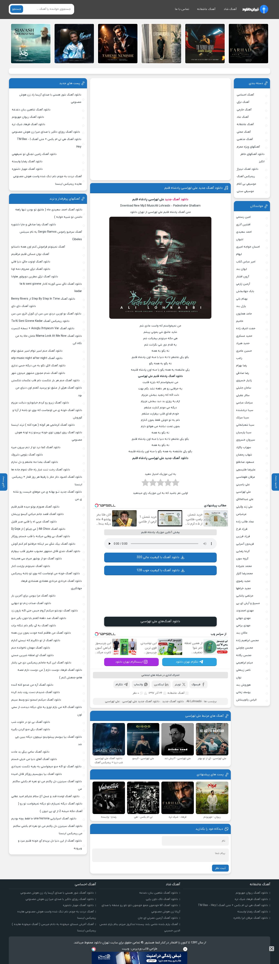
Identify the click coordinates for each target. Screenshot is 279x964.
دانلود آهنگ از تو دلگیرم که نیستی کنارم (35, 640)
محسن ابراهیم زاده (247, 640)
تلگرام (119, 684)
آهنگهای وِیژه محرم (248, 147)
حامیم (239, 321)
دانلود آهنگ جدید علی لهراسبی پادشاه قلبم (193, 188)
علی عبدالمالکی (244, 499)
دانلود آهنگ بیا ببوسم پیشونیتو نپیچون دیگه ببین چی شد (48, 740)
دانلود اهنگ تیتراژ (247, 169)
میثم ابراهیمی (244, 663)
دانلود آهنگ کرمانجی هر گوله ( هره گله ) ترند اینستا (43, 425)
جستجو (16, 9)
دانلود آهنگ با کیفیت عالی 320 (158, 557)
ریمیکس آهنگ (246, 176)
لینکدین (159, 684)
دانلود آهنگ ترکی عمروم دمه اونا (30, 269)
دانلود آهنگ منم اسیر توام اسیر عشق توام (36, 351)
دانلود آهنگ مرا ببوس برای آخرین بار (33, 596)
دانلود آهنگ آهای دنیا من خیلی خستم (34, 759)
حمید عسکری (244, 336)
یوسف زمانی (243, 692)
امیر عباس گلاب (245, 262)
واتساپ (138, 684)
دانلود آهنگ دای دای (23, 306)
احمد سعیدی (244, 232)
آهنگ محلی (244, 132)
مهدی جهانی (243, 618)
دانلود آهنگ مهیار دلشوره (27, 169)
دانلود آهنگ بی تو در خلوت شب (30, 722)
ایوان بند (241, 269)
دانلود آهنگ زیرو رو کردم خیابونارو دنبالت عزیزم (40, 403)
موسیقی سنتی (245, 191)
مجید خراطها (243, 588)
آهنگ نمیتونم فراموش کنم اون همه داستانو (38, 247)
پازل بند (241, 306)
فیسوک (196, 684)
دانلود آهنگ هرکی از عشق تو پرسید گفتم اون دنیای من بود (49, 391)
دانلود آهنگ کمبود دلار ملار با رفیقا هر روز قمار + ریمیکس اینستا (47, 480)
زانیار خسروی (244, 380)
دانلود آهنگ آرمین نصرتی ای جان (158, 918)
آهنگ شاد (230, 9)
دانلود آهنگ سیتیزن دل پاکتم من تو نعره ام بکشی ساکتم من (47, 785)
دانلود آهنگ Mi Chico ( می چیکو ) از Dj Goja (38, 529)
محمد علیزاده (244, 566)
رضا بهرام (241, 366)
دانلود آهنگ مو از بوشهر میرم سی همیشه (36, 559)
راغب (239, 358)
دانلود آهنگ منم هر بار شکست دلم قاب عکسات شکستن (45, 380)
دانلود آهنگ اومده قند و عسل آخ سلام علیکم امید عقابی (45, 796)
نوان (238, 678)
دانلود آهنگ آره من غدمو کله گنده (32, 685)
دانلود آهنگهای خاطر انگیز (252, 157)
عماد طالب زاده (245, 522)
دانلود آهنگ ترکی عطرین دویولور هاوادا (34, 277)
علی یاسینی (243, 484)
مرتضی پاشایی (244, 596)
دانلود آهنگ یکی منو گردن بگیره (30, 729)
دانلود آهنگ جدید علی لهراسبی (141, 701)
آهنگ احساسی (245, 95)
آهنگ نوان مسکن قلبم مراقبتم (30, 254)
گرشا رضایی (243, 551)
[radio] (175, 484)
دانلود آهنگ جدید (176, 199)
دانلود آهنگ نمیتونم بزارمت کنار (30, 566)
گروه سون (242, 559)
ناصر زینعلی (243, 670)
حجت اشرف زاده (245, 328)
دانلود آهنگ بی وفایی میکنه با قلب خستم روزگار (40, 536)
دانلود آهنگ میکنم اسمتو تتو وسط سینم (36, 700)
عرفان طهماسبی (245, 477)
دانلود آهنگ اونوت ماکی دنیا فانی (30, 262)
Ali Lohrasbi (194, 701)
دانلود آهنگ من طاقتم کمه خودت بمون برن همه (41, 633)
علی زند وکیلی (244, 507)
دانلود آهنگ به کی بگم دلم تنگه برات (33, 625)
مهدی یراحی (243, 625)
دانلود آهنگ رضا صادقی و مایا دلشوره (33, 225)
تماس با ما (182, 9)
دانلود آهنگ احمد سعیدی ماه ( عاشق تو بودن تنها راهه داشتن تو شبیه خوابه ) (48, 213)
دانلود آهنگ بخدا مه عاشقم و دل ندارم (34, 462)
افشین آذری (243, 225)
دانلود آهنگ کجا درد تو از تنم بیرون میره (35, 447)
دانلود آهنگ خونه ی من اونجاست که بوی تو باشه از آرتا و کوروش (47, 414)
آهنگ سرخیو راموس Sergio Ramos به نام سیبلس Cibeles (51, 235)
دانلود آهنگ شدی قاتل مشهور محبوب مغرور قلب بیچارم (45, 551)
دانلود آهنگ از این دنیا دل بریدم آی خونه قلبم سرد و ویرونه (50, 844)
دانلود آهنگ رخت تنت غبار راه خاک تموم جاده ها (40, 470)
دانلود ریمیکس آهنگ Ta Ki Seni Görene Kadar (40, 321)
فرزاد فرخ (241, 529)
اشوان (239, 239)
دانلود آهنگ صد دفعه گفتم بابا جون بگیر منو (38, 618)
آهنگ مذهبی (245, 139)
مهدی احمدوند (245, 611)
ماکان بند (241, 633)
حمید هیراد (243, 343)
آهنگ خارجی (244, 110)
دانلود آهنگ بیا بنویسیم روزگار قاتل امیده (36, 774)
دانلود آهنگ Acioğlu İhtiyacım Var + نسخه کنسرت (42, 328)
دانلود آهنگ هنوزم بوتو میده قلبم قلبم (35, 507)
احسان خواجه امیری (248, 247)
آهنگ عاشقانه (206, 9)
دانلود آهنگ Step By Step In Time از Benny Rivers (43, 299)
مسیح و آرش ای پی (248, 603)
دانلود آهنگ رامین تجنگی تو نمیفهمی (34, 154)
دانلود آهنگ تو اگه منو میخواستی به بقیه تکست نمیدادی (46, 767)
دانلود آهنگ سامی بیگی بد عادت (30, 752)
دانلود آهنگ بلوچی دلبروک (27, 455)
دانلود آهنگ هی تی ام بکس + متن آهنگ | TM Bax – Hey (49, 143)
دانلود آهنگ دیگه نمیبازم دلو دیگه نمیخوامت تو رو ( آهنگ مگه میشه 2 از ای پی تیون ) (50, 807)
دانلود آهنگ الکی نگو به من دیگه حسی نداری (38, 366)
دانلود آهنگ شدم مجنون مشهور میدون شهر (38, 373)
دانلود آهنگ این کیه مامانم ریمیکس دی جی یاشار (41, 663)
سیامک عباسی (244, 403)
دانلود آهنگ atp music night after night (36, 358)
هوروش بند (243, 685)
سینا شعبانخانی (245, 425)
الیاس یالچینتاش (246, 700)
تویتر (178, 684)
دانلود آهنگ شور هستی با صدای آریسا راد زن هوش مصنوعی (50, 98)
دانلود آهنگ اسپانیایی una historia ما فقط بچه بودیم (43, 819)
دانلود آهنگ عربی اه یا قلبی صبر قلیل (34, 522)
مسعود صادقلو (245, 462)
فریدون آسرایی (245, 544)
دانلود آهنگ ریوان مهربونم (28, 117)
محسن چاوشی (244, 648)
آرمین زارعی (243, 284)
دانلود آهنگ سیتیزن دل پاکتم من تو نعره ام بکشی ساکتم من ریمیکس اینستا (47, 829)
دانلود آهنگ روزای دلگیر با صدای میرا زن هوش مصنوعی (46, 132)
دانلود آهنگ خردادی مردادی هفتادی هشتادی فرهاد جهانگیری (51, 584)
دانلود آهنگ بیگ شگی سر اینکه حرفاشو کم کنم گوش (43, 544)
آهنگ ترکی (243, 102)
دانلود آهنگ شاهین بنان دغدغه (31, 110)
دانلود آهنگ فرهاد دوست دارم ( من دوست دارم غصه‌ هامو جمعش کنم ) (50, 673)
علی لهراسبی (112, 701)
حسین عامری (244, 351)
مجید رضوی (243, 581)
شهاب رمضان (244, 455)
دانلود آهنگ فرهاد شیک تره (28, 124)
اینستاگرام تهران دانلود (129, 662)
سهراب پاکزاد (243, 447)
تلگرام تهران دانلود (187, 662)
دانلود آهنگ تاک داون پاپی (162, 899)
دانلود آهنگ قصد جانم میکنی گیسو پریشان (37, 514)
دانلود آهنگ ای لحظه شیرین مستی (32, 655)
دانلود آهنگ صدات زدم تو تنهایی (31, 603)
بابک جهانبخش (245, 291)
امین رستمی (243, 217)
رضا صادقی (242, 373)
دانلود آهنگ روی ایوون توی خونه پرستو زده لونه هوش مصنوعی (48, 436)
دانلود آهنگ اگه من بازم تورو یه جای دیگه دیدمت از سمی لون (46, 710)
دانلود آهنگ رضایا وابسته (27, 161)
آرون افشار (242, 277)
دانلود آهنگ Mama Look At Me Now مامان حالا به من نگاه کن (48, 339)
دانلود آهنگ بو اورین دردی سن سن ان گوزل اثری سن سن (46, 314)
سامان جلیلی (243, 388)
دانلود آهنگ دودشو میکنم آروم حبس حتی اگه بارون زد (44, 611)
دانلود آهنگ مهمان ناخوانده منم (30, 648)
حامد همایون (244, 314)
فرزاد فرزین (243, 536)
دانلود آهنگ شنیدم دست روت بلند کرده (35, 692)
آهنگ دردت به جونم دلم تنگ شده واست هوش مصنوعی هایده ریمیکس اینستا (47, 180)
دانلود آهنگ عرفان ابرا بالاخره (250, 918)
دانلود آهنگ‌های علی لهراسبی (160, 621)
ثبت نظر (220, 868)
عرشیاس (241, 514)
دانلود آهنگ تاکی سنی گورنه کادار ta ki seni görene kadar (50, 287)
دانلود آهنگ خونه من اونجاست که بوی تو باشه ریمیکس (45, 573)
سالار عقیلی (243, 395)
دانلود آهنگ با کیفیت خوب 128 (158, 570)
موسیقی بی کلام (246, 184)
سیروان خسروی (245, 440)
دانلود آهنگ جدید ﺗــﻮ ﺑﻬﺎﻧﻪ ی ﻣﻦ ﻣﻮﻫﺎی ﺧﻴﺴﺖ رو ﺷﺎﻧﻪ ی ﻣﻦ (47, 495)
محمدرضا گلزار (244, 573)
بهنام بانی (242, 299)
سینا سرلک (242, 418)
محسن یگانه (243, 655)
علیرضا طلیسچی (246, 470)
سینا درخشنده (244, 410)
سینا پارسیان (243, 432)
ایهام (239, 254)
